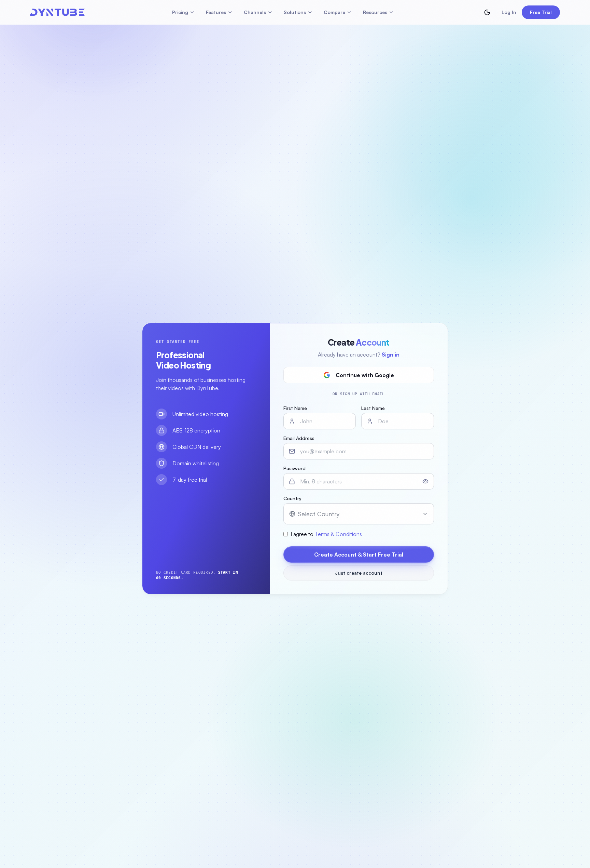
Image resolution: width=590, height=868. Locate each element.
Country (292, 498)
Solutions (295, 12)
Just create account (358, 573)
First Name (295, 408)
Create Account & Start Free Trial (358, 554)
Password (294, 468)
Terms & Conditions (338, 534)
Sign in (390, 354)
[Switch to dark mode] (487, 12)
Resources (375, 12)
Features (216, 12)
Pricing (180, 12)
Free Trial (541, 12)
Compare (334, 12)
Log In (509, 12)
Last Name (373, 408)
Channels (255, 12)
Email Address (298, 438)
